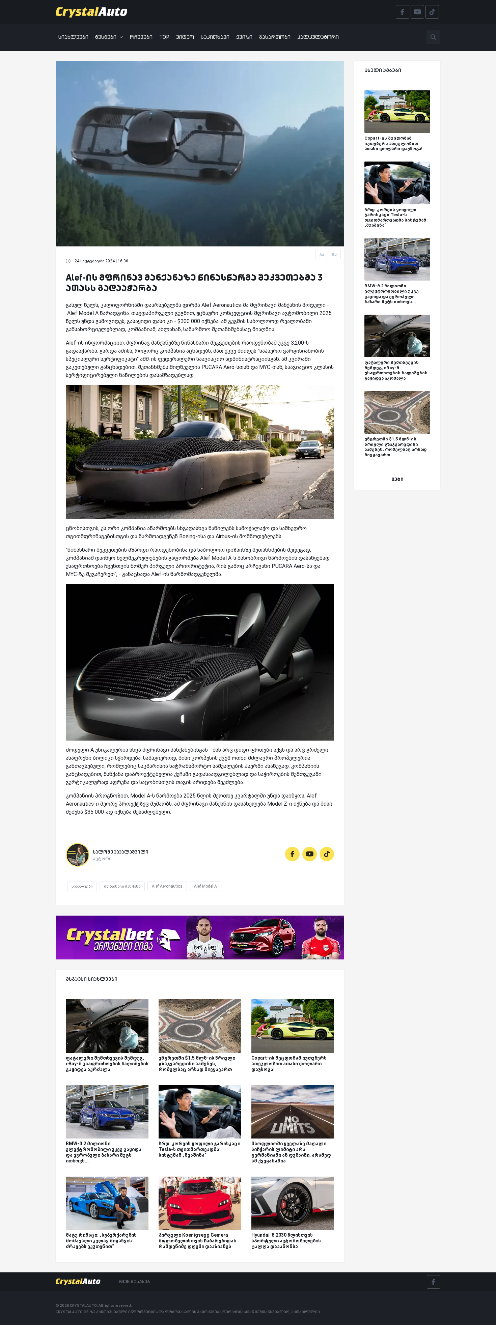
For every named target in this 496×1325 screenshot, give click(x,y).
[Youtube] (309, 854)
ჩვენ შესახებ (134, 1281)
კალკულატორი (318, 36)
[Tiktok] (327, 854)
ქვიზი (244, 36)
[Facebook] (292, 854)
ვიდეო (185, 36)
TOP (164, 36)
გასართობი (275, 36)
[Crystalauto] (93, 11)
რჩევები (141, 36)
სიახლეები (73, 36)
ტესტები (105, 36)
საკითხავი (215, 36)
